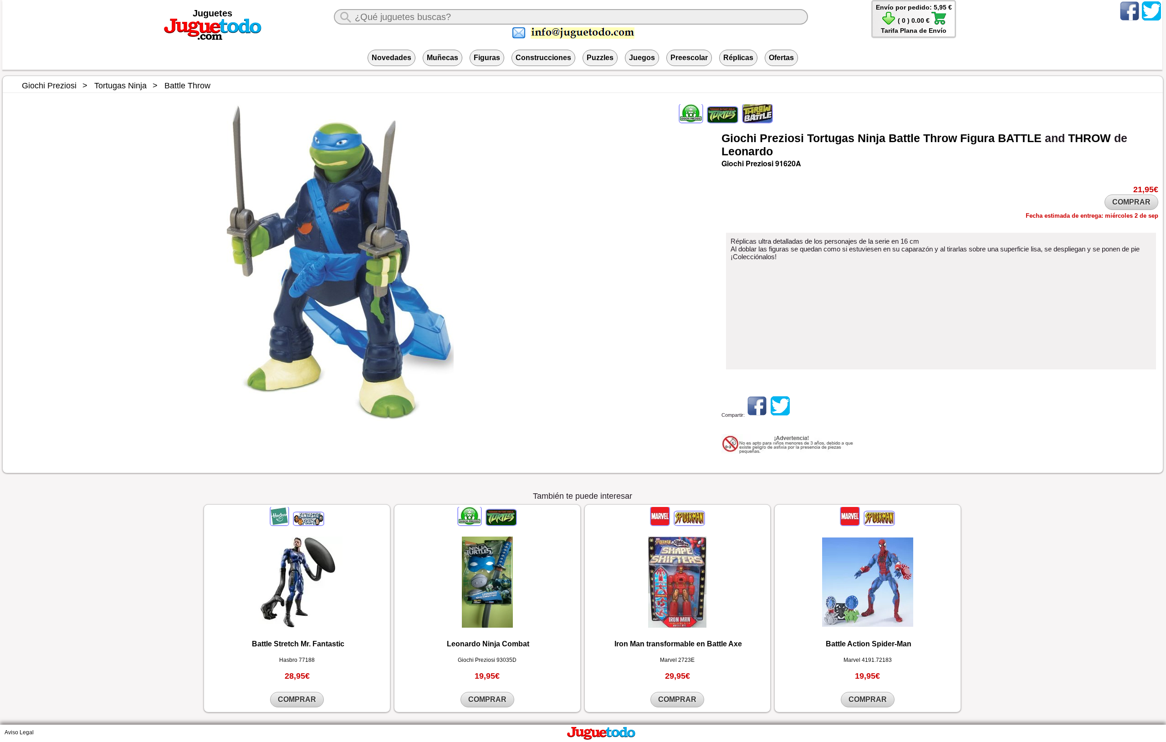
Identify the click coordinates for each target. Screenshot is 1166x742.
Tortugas (830, 138)
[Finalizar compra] (938, 23)
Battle (904, 138)
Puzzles (600, 57)
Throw (940, 138)
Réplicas (738, 57)
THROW (1089, 138)
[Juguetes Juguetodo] (212, 38)
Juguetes (212, 13)
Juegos (642, 57)
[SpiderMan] (688, 523)
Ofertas (781, 57)
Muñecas (442, 57)
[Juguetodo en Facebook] (1129, 20)
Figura (977, 138)
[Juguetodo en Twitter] (1151, 20)
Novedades (391, 57)
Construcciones (543, 57)
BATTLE (1020, 138)
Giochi (739, 138)
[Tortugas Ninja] (722, 120)
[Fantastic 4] (307, 523)
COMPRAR (1131, 202)
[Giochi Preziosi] (692, 120)
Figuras (487, 57)
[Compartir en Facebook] (757, 415)
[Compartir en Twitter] (780, 415)
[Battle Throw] (757, 120)
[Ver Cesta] (888, 23)
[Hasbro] (280, 523)
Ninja (871, 138)
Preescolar (689, 57)
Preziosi (782, 138)
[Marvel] (660, 523)
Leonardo (747, 151)
